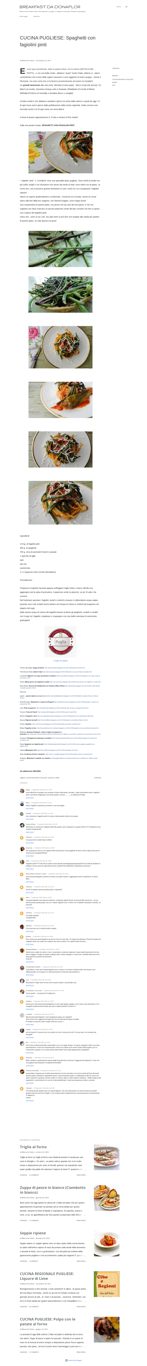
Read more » (81, 1175)
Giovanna (29, 1057)
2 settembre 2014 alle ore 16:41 (44, 913)
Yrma (27, 861)
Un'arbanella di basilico (33, 967)
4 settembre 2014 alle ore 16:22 (42, 1029)
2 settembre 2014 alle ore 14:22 (47, 824)
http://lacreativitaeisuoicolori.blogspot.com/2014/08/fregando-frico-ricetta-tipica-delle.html (65, 716)
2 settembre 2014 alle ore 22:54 (40, 980)
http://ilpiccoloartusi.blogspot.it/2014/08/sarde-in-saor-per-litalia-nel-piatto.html (67, 672)
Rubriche (37, 16)
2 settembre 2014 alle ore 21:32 (52, 967)
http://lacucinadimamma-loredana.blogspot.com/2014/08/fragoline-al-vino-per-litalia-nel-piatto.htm (68, 728)
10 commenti (34, 1175)
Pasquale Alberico (31, 949)
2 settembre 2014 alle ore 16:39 (41, 897)
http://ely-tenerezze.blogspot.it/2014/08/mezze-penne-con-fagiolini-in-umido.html (75, 682)
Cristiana (29, 1001)
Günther (28, 813)
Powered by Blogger (75, 1360)
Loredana (29, 1014)
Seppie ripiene (33, 1233)
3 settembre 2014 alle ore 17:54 (54, 990)
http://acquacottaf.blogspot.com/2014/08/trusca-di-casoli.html (57, 712)
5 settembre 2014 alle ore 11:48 (40, 1042)
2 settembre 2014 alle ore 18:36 (43, 936)
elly (27, 1042)
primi (113, 85)
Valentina (29, 925)
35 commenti (34, 1306)
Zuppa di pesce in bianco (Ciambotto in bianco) (53, 1190)
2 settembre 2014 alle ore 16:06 (58, 874)
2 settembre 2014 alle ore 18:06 (43, 925)
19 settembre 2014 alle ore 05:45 (44, 1088)
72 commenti (34, 1220)
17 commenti (34, 1352)
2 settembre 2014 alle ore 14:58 (44, 848)
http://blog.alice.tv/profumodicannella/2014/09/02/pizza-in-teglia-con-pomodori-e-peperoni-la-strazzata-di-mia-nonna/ (64, 734)
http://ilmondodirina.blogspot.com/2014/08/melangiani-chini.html (57, 750)
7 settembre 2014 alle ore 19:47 (44, 1057)
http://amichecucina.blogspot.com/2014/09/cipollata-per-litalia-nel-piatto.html (56, 724)
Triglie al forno (33, 1146)
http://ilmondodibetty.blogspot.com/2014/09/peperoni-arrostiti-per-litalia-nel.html (63, 720)
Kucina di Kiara (30, 824)
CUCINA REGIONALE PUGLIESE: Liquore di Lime (47, 1276)
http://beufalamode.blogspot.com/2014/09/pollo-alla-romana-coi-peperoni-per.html (62, 708)
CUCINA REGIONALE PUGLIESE (122, 79)
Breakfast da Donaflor (50, 7)
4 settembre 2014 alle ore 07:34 (44, 1014)
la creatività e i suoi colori (34, 990)
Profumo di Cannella (32, 1070)
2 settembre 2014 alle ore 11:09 (42, 790)
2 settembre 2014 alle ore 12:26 (43, 813)
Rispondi (30, 798)
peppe (28, 790)
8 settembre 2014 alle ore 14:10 (50, 1070)
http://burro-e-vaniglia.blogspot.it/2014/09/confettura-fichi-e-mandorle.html (69, 754)
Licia (27, 980)
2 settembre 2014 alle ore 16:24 (44, 887)
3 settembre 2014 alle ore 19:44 (43, 1001)
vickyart (28, 1029)
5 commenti (33, 1261)
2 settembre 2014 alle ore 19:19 (49, 949)
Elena (28, 802)
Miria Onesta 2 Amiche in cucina (36, 874)
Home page (24, 16)
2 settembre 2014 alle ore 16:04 (41, 861)
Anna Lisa (29, 848)
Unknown (29, 837)
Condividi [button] (115, 68)
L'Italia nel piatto (60, 661)
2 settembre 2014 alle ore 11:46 (41, 802)
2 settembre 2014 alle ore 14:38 (44, 837)
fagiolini (114, 82)
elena (27, 897)
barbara (28, 936)
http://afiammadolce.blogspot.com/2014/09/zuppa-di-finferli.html (65, 668)
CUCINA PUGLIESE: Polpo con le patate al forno (47, 1321)
